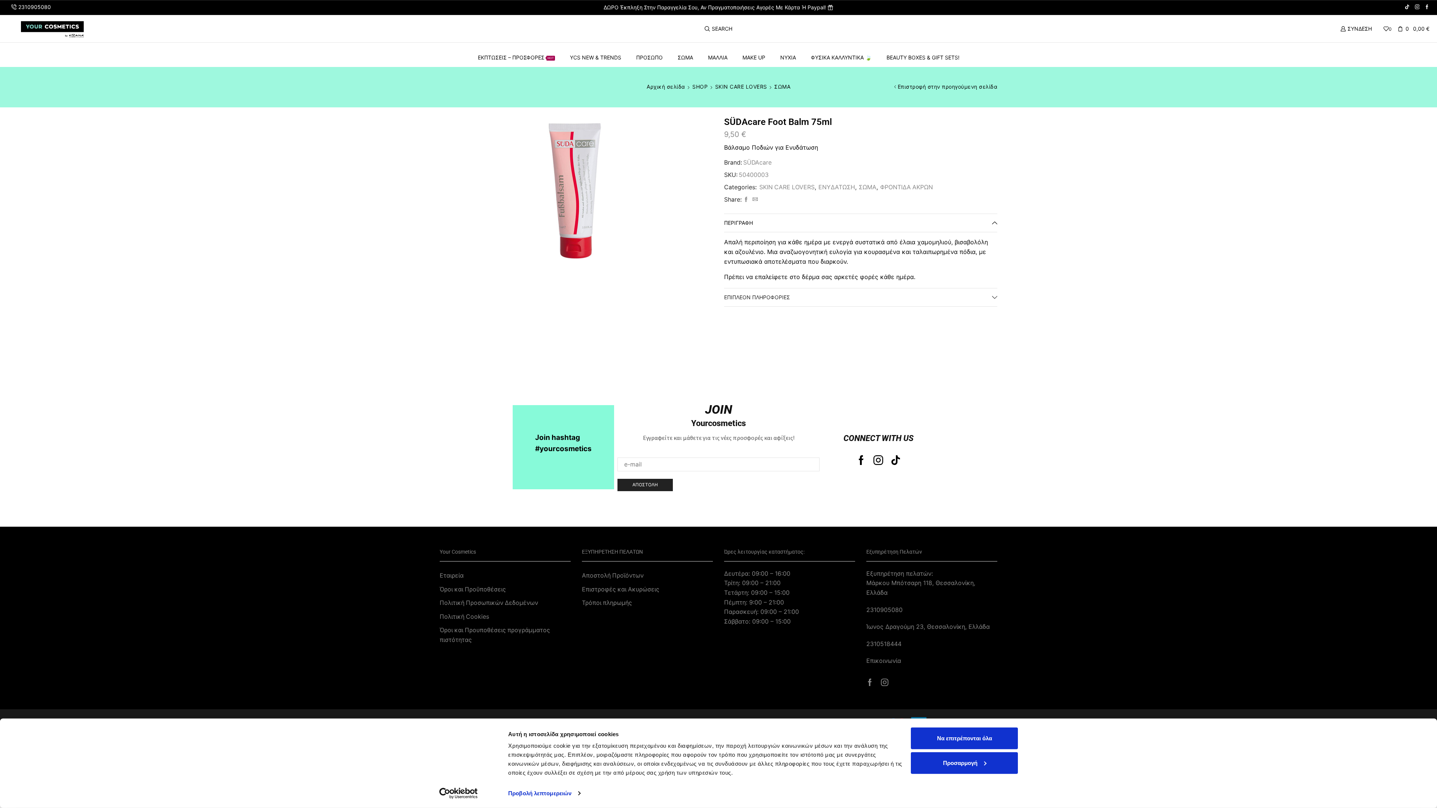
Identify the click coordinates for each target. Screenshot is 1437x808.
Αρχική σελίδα (666, 86)
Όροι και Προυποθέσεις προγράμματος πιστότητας (495, 635)
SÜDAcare (757, 162)
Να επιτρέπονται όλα (964, 738)
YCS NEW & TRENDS (595, 57)
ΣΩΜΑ (685, 57)
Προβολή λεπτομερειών (539, 793)
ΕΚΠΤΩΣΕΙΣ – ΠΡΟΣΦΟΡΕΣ (516, 57)
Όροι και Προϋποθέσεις (473, 589)
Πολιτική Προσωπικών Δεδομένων (489, 602)
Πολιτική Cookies (464, 616)
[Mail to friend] (754, 199)
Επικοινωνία (883, 660)
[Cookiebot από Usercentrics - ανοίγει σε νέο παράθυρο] (458, 793)
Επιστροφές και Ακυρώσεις (620, 589)
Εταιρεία (452, 575)
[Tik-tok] (896, 460)
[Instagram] (1417, 7)
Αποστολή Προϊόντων (613, 575)
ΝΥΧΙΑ (788, 57)
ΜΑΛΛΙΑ (717, 57)
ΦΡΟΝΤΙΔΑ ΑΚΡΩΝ (906, 187)
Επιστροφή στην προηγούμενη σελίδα (948, 86)
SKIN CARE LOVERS (741, 86)
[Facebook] (1427, 7)
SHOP (700, 86)
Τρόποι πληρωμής (607, 602)
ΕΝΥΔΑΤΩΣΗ (836, 187)
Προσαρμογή (960, 762)
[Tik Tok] (1407, 7)
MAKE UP (753, 57)
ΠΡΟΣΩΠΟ (649, 57)
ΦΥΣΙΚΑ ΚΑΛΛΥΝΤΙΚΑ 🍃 (841, 57)
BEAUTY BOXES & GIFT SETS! (923, 57)
